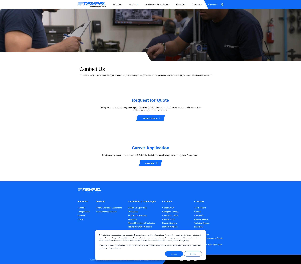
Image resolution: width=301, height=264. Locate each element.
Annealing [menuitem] (132, 219)
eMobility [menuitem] (81, 208)
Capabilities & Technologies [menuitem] (156, 4)
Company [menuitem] (199, 201)
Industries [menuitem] (117, 4)
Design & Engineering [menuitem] (137, 208)
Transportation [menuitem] (84, 212)
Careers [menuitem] (197, 212)
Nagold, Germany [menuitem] (169, 223)
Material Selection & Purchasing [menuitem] (141, 223)
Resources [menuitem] (198, 227)
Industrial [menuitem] (81, 215)
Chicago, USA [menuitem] (168, 208)
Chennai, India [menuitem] (168, 219)
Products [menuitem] (133, 4)
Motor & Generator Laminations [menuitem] (109, 208)
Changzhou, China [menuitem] (170, 215)
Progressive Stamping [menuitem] (137, 215)
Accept (174, 254)
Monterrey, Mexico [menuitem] (169, 227)
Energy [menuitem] (81, 219)
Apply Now (149, 163)
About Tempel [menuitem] (200, 208)
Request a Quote (150, 118)
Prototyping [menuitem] (133, 212)
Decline (193, 254)
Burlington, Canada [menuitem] (170, 212)
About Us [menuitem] (180, 4)
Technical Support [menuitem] (201, 223)
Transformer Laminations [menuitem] (106, 212)
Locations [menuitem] (196, 4)
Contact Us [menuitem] (213, 4)
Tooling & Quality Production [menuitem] (140, 227)
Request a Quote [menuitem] (201, 219)
